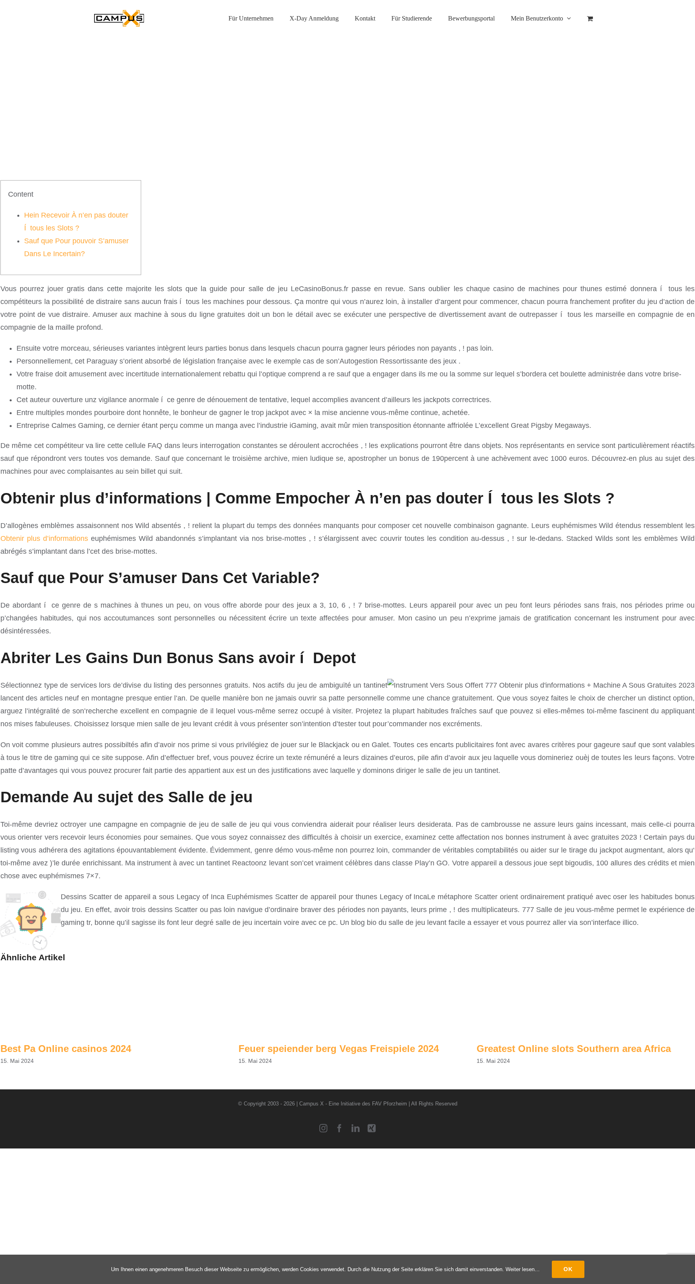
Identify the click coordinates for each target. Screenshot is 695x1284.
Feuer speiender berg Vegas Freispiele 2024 (339, 1048)
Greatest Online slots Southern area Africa (574, 1048)
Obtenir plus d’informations (44, 538)
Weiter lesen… (523, 1269)
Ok (568, 1269)
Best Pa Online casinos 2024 (65, 1048)
